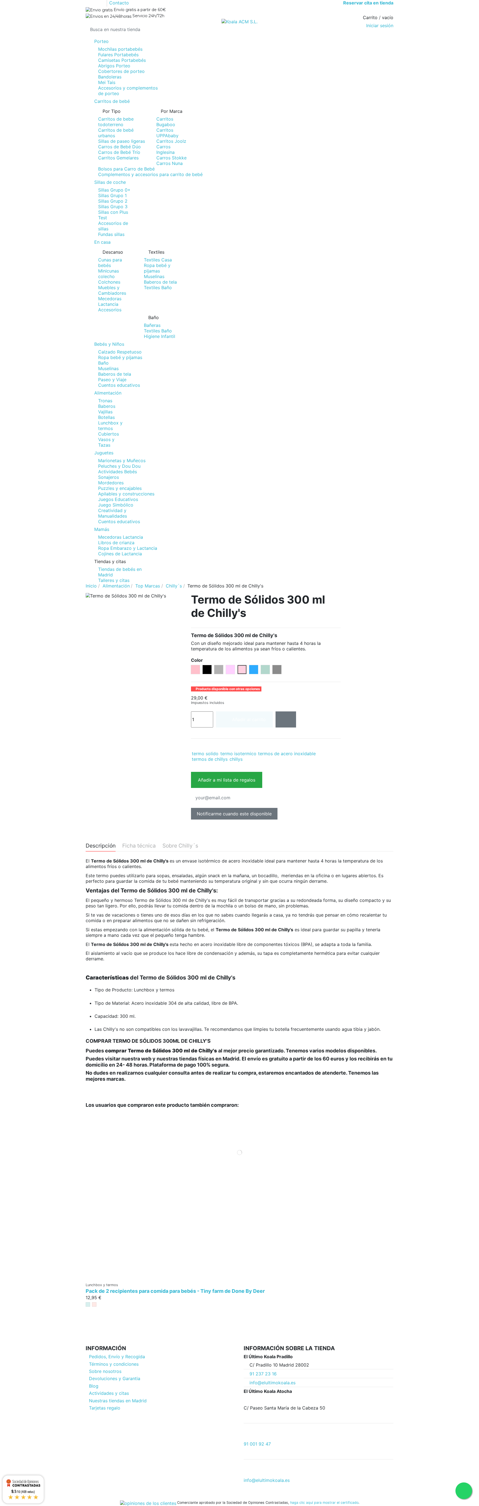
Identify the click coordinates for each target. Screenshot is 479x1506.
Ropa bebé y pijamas (157, 268)
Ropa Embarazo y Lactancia (127, 548)
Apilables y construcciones (126, 494)
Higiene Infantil (159, 336)
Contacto (119, 3)
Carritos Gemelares (118, 158)
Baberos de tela (160, 282)
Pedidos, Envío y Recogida (117, 1356)
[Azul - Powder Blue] (88, 1304)
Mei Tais (106, 82)
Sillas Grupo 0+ (114, 190)
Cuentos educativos (119, 385)
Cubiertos (108, 434)
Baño (103, 363)
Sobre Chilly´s (180, 846)
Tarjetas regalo (104, 1408)
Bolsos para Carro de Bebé (126, 169)
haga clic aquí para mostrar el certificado (324, 1502)
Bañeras (152, 325)
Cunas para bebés (110, 262)
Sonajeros (108, 477)
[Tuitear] (200, 746)
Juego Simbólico (115, 505)
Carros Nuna (169, 163)
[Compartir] (194, 746)
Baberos (106, 406)
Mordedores (111, 482)
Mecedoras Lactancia (109, 301)
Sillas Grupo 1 (112, 195)
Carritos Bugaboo (165, 121)
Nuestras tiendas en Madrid (118, 1400)
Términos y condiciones (114, 1364)
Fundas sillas (111, 234)
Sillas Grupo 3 (113, 206)
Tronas (105, 400)
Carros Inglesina (165, 149)
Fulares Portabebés (118, 54)
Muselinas (154, 276)
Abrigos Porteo (114, 65)
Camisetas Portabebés (122, 60)
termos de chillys (210, 759)
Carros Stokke (171, 158)
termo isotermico (238, 753)
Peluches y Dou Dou (119, 466)
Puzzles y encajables (120, 488)
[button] (239, 561)
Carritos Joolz (171, 141)
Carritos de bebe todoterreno (116, 121)
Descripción (101, 846)
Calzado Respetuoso (120, 352)
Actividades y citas (109, 1393)
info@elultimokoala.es (272, 1382)
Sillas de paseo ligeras (121, 141)
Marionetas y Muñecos (122, 460)
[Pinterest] (206, 746)
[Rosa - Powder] (94, 1304)
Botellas (106, 417)
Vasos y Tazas (106, 442)
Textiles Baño (158, 287)
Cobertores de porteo (121, 71)
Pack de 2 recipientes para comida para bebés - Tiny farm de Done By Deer (175, 1291)
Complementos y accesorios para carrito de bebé (150, 174)
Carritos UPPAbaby (167, 132)
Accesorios (109, 309)
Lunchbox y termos (110, 425)
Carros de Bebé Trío (119, 152)
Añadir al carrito (249, 719)
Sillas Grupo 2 (113, 201)
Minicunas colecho (108, 273)
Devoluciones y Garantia (114, 1378)
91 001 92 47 (257, 1444)
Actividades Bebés (117, 471)
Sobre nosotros (105, 1371)
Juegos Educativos (118, 499)
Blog (93, 1386)
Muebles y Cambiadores (112, 290)
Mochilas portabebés (120, 49)
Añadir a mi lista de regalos (226, 780)
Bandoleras (109, 77)
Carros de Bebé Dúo (119, 146)
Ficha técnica (139, 846)
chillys (236, 759)
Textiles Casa (158, 260)
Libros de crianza (116, 542)
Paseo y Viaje (112, 379)
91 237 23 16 (263, 1374)
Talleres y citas (113, 580)
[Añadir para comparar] (286, 719)
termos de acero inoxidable (287, 753)
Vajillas (105, 411)
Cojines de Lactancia (120, 553)
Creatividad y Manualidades (112, 513)
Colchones (109, 282)
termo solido (205, 753)
